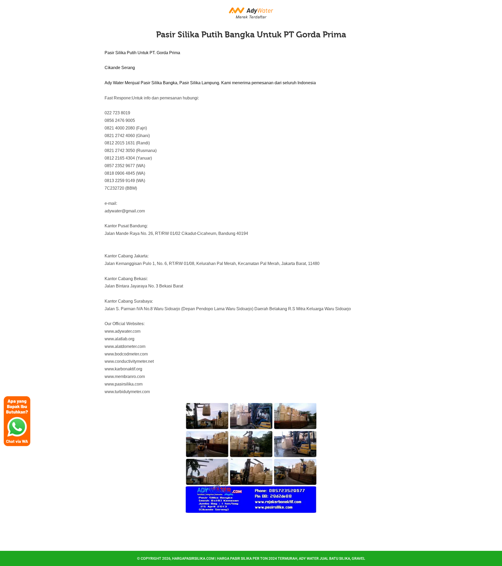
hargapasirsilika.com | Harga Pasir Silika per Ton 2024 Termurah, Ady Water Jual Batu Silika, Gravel (268, 558)
